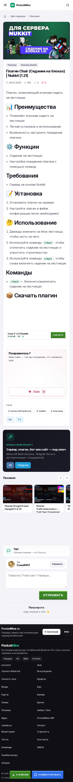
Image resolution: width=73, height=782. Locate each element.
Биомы (41, 694)
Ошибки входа (9, 755)
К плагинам (51, 631)
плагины (58, 411)
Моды (4, 686)
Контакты (42, 739)
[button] (34, 392)
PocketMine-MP (45, 718)
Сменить (57, 564)
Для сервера (17, 16)
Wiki (66, 631)
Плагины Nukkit (29, 65)
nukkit (42, 411)
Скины (4, 702)
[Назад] (60, 478)
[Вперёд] (67, 478)
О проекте (43, 731)
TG (19, 419)
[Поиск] (67, 5)
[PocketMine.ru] (24, 5)
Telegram (23, 465)
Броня (40, 702)
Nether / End (43, 710)
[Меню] (5, 5)
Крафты (41, 679)
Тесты (5, 739)
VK (10, 419)
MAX (26, 658)
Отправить (53, 595)
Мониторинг (8, 731)
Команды (6, 747)
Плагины (34, 16)
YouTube (36, 658)
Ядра (4, 718)
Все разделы (44, 671)
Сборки (5, 763)
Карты (5, 694)
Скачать (58, 335)
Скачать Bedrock (10, 671)
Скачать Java (8, 679)
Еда (39, 686)
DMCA (40, 747)
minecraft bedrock (20, 411)
